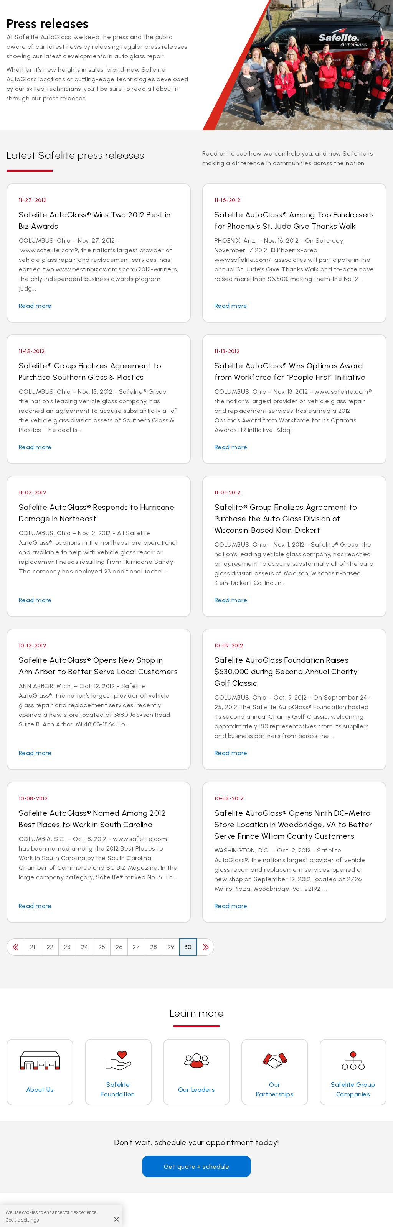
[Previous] (15, 947)
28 (153, 947)
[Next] (205, 947)
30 (188, 947)
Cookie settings (22, 1220)
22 (50, 947)
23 (67, 947)
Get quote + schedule (197, 1166)
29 (170, 947)
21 (32, 947)
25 (102, 947)
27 (136, 947)
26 (119, 947)
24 (84, 947)
